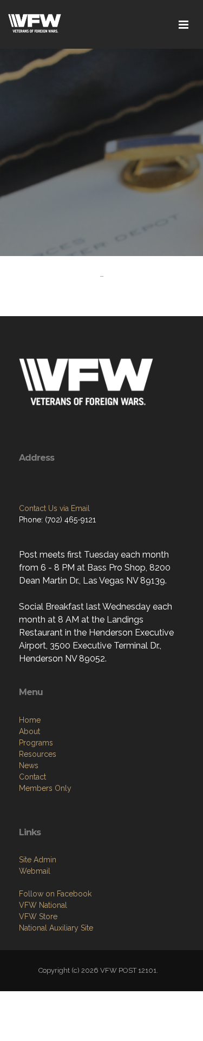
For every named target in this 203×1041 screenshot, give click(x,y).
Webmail (34, 871)
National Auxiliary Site (56, 928)
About (29, 731)
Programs (36, 742)
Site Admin (37, 859)
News (28, 765)
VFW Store (38, 916)
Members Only (45, 788)
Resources (37, 754)
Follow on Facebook (55, 893)
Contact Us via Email (54, 508)
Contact (32, 776)
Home (30, 720)
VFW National (43, 905)
